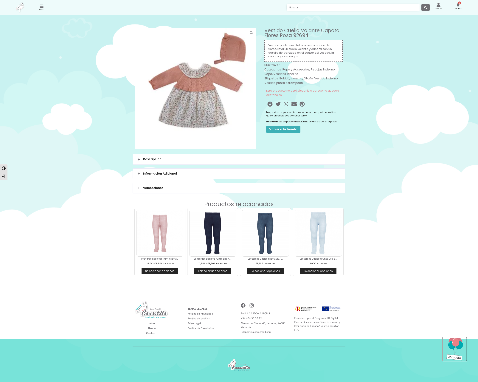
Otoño (308, 78)
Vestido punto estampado (283, 83)
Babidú (284, 78)
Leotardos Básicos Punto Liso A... (212, 258)
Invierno (296, 78)
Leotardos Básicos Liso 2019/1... (265, 258)
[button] (270, 104)
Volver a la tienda (283, 129)
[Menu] (41, 6)
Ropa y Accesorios (295, 69)
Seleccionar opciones (159, 271)
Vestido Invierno (326, 78)
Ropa (268, 74)
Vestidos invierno (285, 74)
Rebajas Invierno (323, 69)
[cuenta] (438, 5)
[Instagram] (251, 305)
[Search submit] (425, 7)
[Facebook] (243, 305)
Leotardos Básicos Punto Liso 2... (159, 258)
